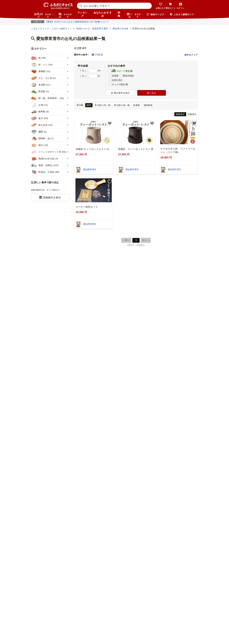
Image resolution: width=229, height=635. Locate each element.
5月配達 (99, 54)
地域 (65, 14)
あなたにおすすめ (103, 14)
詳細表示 (192, 114)
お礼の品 (42, 14)
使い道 (134, 14)
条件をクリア (191, 55)
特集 (119, 14)
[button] (131, 71)
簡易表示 (180, 114)
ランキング (82, 14)
